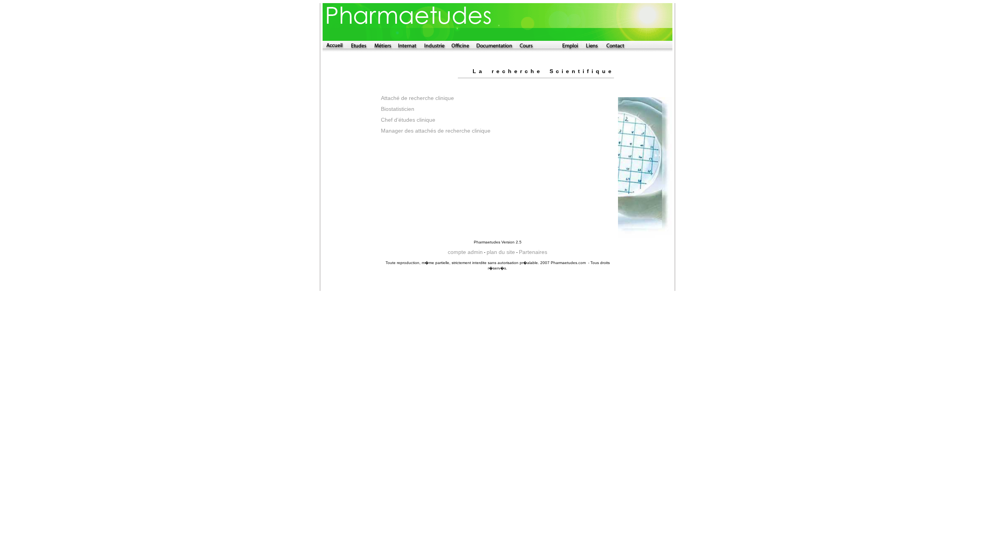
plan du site (501, 252)
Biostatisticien (397, 109)
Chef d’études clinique (409, 120)
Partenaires (533, 252)
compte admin (465, 252)
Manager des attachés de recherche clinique (436, 131)
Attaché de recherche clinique (418, 98)
